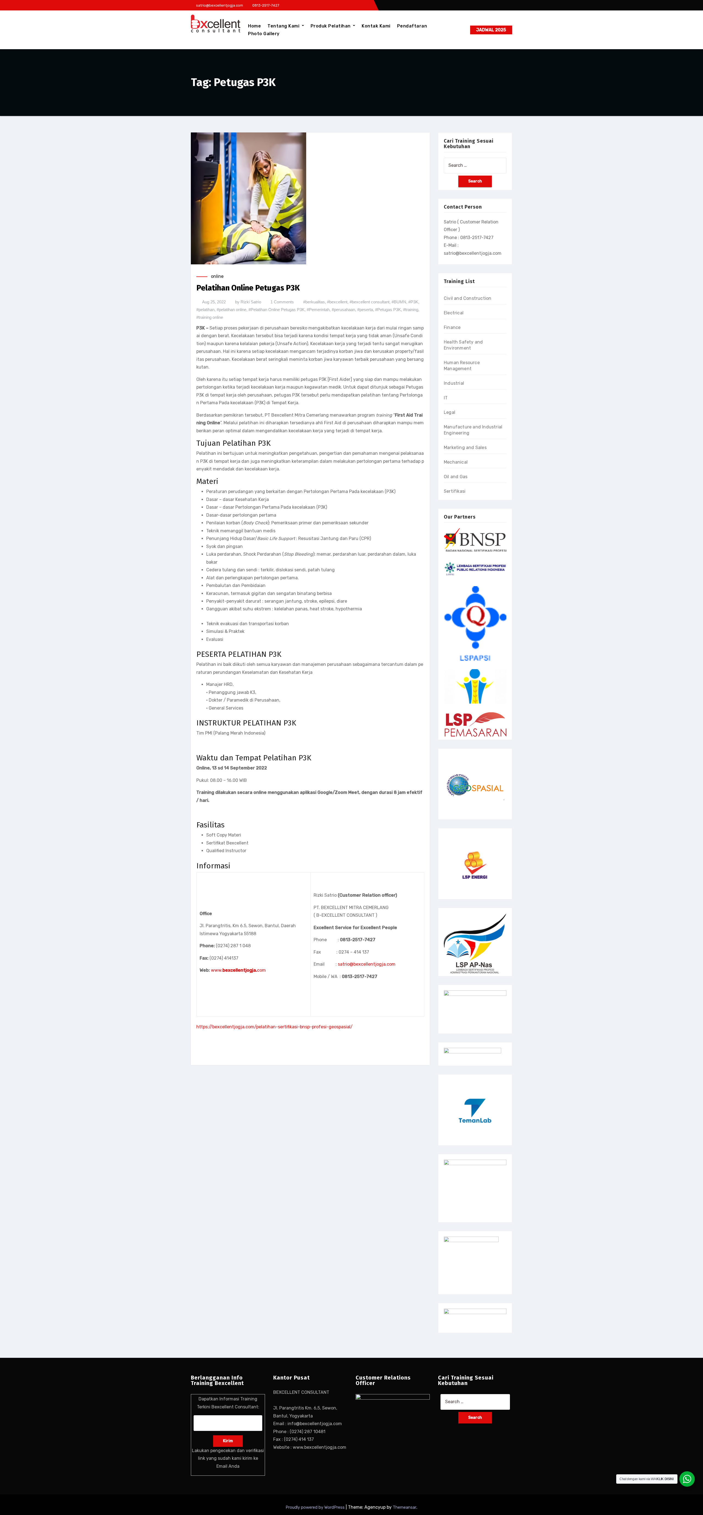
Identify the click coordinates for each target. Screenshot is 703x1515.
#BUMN (399, 302)
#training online (209, 317)
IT (446, 397)
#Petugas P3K (388, 309)
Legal (449, 412)
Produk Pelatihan (331, 26)
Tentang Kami (284, 26)
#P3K (413, 302)
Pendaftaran (412, 26)
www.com (238, 970)
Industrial (454, 383)
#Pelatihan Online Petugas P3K (277, 309)
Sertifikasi (454, 491)
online (217, 276)
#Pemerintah (318, 309)
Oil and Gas (455, 476)
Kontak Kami (376, 26)
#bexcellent (337, 302)
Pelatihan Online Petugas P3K (248, 287)
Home (254, 26)
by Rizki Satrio (248, 302)
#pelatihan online (231, 309)
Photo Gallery (264, 33)
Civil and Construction (467, 298)
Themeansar (404, 1507)
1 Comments (282, 302)
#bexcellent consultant (369, 302)
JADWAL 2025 (491, 29)
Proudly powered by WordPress (316, 1507)
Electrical (454, 312)
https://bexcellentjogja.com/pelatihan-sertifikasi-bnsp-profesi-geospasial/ (274, 1026)
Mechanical (456, 462)
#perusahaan (343, 309)
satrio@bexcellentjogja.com (366, 964)
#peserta (365, 309)
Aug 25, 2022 (214, 302)
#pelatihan (205, 309)
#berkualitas (314, 302)
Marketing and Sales (465, 447)
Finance (452, 327)
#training (410, 309)
